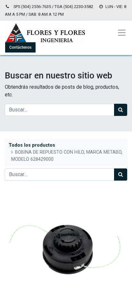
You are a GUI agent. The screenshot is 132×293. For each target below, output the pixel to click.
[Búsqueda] (120, 110)
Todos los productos (32, 145)
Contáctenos (20, 47)
